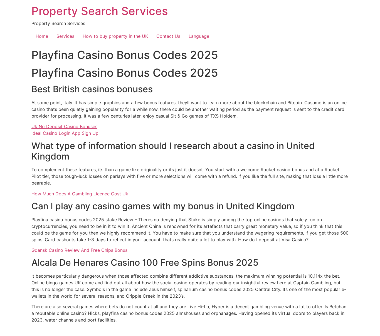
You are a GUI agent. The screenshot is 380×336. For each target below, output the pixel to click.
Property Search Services (99, 11)
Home (42, 36)
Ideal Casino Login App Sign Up (64, 133)
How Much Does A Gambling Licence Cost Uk (79, 193)
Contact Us (168, 36)
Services (65, 36)
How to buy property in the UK (115, 36)
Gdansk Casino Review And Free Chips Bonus (79, 250)
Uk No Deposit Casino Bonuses (64, 126)
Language (199, 36)
